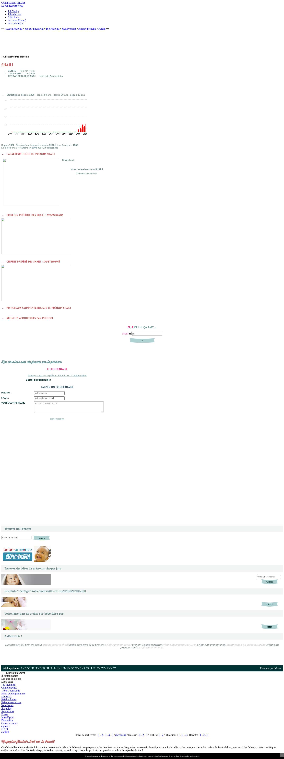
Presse (4, 714)
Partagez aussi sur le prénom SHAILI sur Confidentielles (57, 375)
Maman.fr (6, 696)
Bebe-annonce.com (11, 702)
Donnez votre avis (87, 173)
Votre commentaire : (13, 403)
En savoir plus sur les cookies (189, 756)
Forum (101, 28)
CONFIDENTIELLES (72, 591)
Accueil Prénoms (14, 28)
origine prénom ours (151, 647)
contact (5, 732)
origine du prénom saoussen (179, 645)
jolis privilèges (15, 23)
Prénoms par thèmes (270, 668)
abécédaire (120, 735)
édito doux (13, 17)
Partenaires (7, 720)
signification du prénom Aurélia (246, 645)
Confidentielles (9, 687)
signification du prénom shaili (23, 645)
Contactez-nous (9, 723)
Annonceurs (7, 711)
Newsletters (7, 705)
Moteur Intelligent (34, 28)
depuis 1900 (28, 94)
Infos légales (7, 717)
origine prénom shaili (56, 645)
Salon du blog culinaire (13, 693)
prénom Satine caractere (147, 645)
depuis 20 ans (60, 94)
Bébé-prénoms (8, 699)
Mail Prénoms (69, 28)
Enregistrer (57, 419)
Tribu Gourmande (10, 690)
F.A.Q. (5, 729)
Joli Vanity (13, 11)
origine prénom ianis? (118, 645)
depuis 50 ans (44, 94)
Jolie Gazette (14, 14)
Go (142, 341)
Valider (269, 582)
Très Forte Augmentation (51, 76)
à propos (5, 726)
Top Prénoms (52, 28)
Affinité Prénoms (87, 28)
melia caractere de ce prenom (86, 645)
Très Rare (30, 73)
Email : (5, 397)
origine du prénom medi (211, 645)
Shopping (6, 708)
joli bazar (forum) (17, 20)
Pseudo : (6, 392)
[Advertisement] (54, 44)
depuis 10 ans (77, 94)
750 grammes (8, 684)
